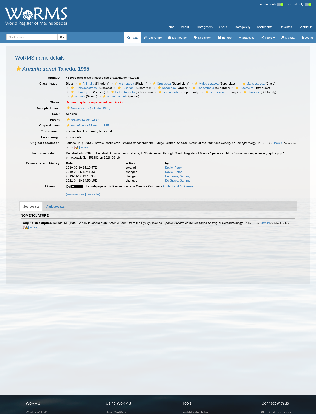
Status (55, 102)
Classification (49, 83)
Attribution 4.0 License (178, 186)
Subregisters (204, 27)
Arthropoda (126, 83)
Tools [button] (268, 37)
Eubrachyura (83, 92)
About (185, 27)
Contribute (306, 27)
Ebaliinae (253, 92)
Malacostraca (255, 83)
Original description (45, 143)
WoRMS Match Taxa (196, 412)
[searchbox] (31, 37)
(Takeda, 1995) (90, 108)
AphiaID (54, 77)
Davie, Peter (173, 167)
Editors (226, 37)
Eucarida (128, 87)
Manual (289, 37)
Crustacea (164, 83)
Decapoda (169, 87)
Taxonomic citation (45, 153)
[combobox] (32, 37)
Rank (56, 113)
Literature (155, 37)
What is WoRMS (37, 412)
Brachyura (246, 87)
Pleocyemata (205, 87)
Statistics (247, 37)
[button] (18, 68)
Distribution (179, 37)
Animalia (88, 83)
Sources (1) (31, 206)
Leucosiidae (217, 92)
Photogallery (241, 27)
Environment (50, 131)
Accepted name (48, 108)
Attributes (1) (55, 206)
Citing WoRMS (116, 412)
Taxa (134, 37)
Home (170, 27)
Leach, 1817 (85, 119)
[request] (84, 147)
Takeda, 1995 (90, 125)
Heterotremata (125, 92)
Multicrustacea (209, 83)
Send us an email (279, 412)
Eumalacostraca (86, 87)
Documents (264, 27)
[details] (278, 143)
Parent (55, 119)
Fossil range (50, 137)
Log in (308, 37)
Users (223, 27)
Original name (49, 125)
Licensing (52, 186)
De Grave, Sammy (177, 176)
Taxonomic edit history (43, 163)
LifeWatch (285, 27)
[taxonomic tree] (75, 194)
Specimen (204, 37)
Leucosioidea (172, 92)
